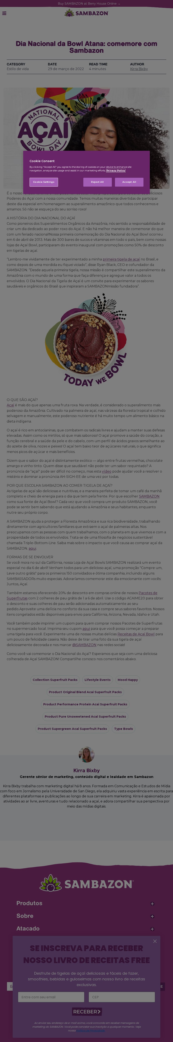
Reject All (97, 182)
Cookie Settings (44, 182)
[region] (86, 172)
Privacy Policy (116, 170)
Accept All (129, 182)
